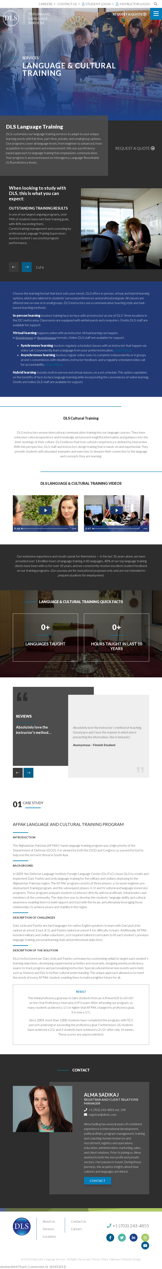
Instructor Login (135, 4)
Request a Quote (128, 14)
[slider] (45, 528)
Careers (46, 4)
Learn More (53, 364)
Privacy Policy (100, 1259)
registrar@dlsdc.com (103, 1114)
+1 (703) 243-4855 (130, 1225)
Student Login (98, 4)
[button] (27, 267)
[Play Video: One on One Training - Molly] (45, 510)
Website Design (131, 1259)
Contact (97, 1180)
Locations (49, 1236)
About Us (49, 1221)
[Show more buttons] (74, 528)
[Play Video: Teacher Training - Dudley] (116, 510)
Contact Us (67, 4)
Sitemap (115, 1259)
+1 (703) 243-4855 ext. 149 (107, 1110)
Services (48, 1229)
